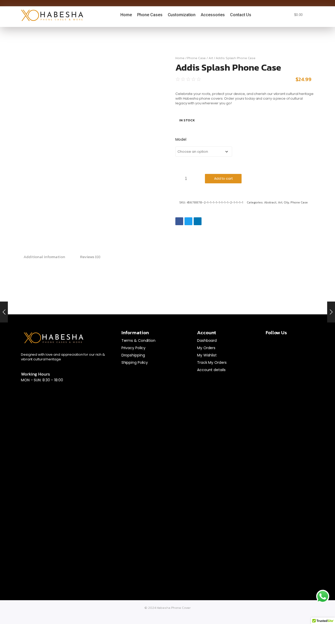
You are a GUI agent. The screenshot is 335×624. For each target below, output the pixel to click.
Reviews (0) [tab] (90, 257)
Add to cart (223, 178)
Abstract (270, 202)
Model (180, 139)
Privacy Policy (133, 347)
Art (211, 57)
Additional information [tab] (44, 257)
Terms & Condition (138, 340)
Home (180, 57)
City (286, 202)
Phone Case (196, 57)
